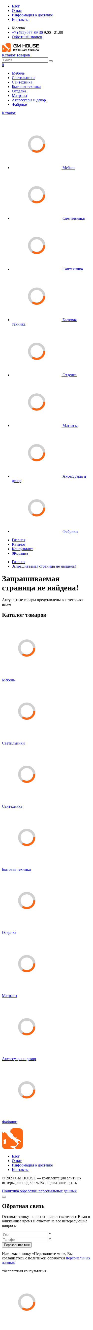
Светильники (23, 78)
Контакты (20, 19)
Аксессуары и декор (29, 100)
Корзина (20, 553)
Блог (16, 6)
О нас (17, 10)
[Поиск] (51, 61)
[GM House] (20, 50)
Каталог (9, 113)
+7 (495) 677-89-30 (27, 32)
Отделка (19, 91)
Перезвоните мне (17, 1245)
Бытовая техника (26, 86)
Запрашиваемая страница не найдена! (44, 566)
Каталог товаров (16, 55)
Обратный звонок (27, 37)
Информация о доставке (32, 15)
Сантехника (22, 82)
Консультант (22, 549)
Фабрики (19, 104)
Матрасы (19, 95)
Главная (18, 540)
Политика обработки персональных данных (39, 1191)
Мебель (18, 73)
